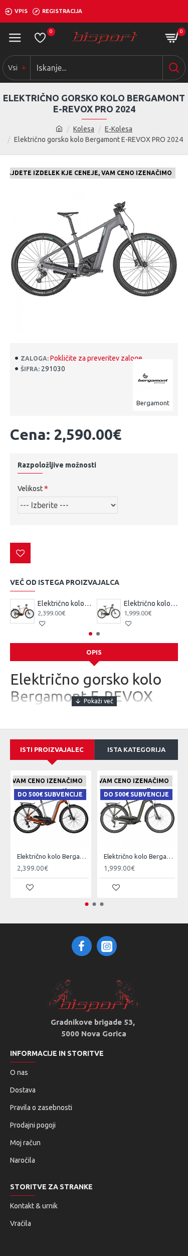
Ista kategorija (136, 749)
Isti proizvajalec (52, 749)
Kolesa (83, 129)
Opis (94, 652)
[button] (90, 634)
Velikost (30, 489)
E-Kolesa (118, 129)
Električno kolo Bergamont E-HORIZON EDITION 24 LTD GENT (65, 603)
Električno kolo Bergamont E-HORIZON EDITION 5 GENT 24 (151, 603)
